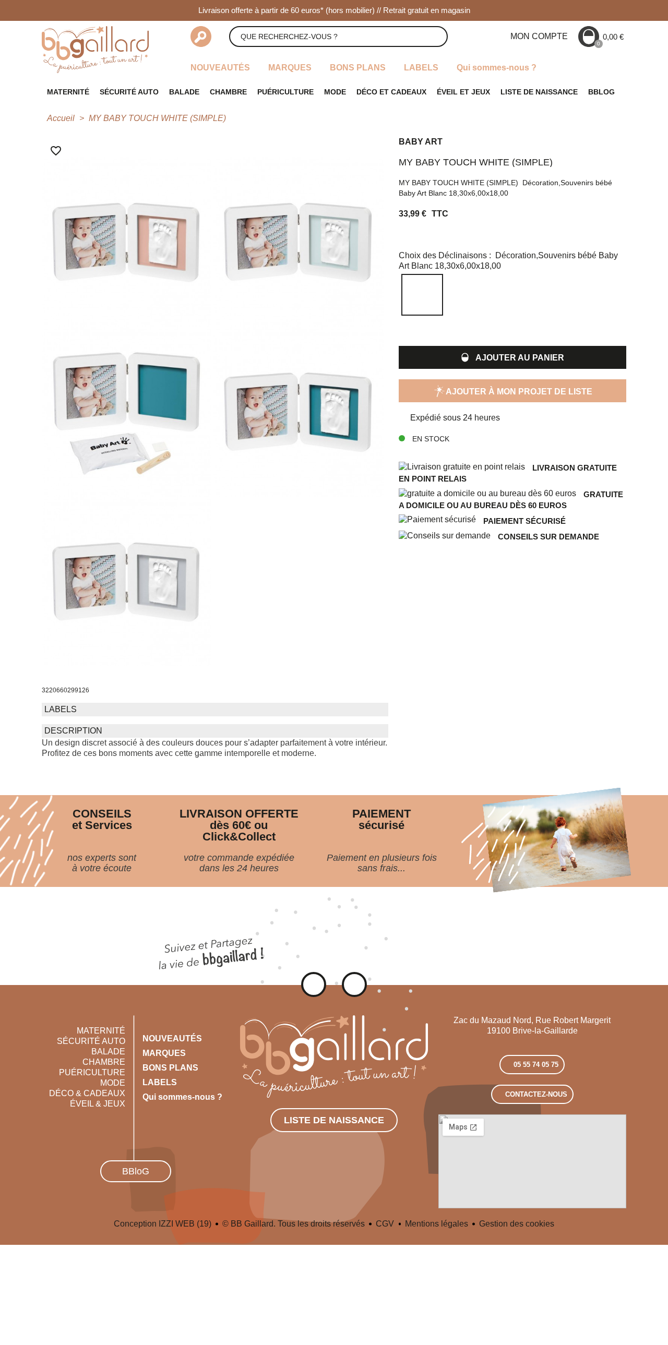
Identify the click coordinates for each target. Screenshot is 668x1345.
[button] (512, 357)
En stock (429, 439)
